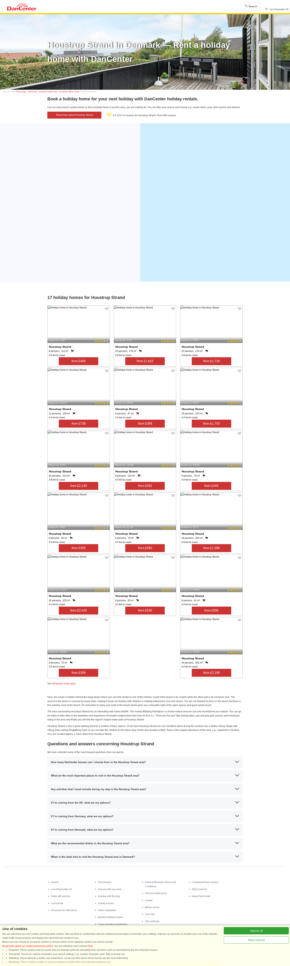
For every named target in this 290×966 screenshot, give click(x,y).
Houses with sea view (109, 889)
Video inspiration (107, 910)
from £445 (211, 485)
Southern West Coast (69, 91)
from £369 (79, 672)
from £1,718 (211, 361)
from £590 (145, 548)
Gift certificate (152, 921)
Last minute (57, 903)
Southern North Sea (48, 91)
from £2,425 (78, 610)
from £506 (211, 610)
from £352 (145, 485)
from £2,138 (78, 485)
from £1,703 (211, 423)
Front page (21, 91)
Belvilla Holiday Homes (110, 917)
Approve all (256, 930)
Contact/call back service (205, 882)
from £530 (145, 610)
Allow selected (256, 940)
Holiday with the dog (109, 896)
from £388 (145, 423)
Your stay (150, 914)
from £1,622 (145, 361)
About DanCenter (201, 896)
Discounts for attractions (64, 910)
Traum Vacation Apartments (112, 924)
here (90, 946)
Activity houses (106, 903)
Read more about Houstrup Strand (74, 115)
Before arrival (152, 907)
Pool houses (104, 882)
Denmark (32, 91)
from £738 (79, 423)
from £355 (79, 548)
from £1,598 (211, 548)
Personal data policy (156, 893)
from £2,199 (211, 672)
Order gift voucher (60, 896)
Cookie (149, 900)
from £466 (79, 361)
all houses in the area (63, 683)
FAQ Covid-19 (199, 889)
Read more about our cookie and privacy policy (27, 946)
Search (252, 6)
